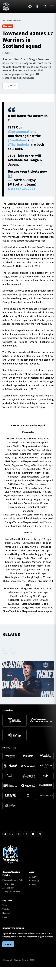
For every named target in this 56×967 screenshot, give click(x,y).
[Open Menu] (52, 6)
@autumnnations (22, 131)
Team (4, 905)
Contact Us (34, 880)
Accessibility (8, 887)
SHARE (13, 85)
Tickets (5, 909)
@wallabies (17, 140)
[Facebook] (26, 834)
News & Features (14, 20)
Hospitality (7, 913)
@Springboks (19, 144)
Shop (4, 917)
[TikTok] (5, 834)
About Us (33, 876)
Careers (32, 884)
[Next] (13, 651)
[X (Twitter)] (12, 834)
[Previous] (5, 651)
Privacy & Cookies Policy (13, 880)
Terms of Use (8, 883)
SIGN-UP (8, 944)
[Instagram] (19, 834)
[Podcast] (40, 834)
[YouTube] (33, 834)
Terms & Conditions (11, 891)
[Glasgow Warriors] (6, 6)
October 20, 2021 (21, 188)
